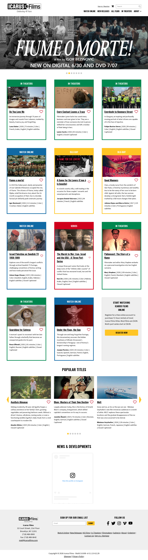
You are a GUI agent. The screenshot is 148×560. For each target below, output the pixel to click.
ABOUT (137, 11)
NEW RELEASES (103, 11)
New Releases (76, 532)
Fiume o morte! (16, 180)
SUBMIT (90, 523)
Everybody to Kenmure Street (118, 111)
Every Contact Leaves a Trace (71, 111)
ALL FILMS (115, 11)
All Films (86, 532)
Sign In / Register (102, 535)
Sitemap (67, 556)
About (124, 532)
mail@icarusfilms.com (28, 540)
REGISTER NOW (121, 332)
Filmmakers (107, 532)
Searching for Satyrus (20, 329)
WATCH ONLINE (89, 11)
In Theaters (96, 532)
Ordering (131, 532)
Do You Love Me (16, 111)
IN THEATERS (127, 11)
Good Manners (111, 180)
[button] (67, 73)
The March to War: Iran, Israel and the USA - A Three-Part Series (71, 257)
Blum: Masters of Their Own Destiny (71, 402)
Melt (99, 402)
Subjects (116, 532)
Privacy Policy (78, 556)
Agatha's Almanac (19, 402)
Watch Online (63, 532)
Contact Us (89, 535)
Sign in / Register (104, 6)
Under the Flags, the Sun (69, 329)
